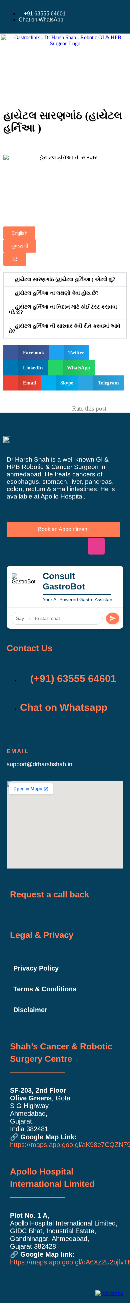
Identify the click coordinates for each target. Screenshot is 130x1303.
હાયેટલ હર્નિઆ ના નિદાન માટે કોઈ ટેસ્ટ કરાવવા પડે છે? (63, 309)
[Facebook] (15, 546)
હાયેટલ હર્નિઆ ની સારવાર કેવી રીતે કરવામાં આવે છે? (64, 328)
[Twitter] (35, 546)
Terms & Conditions (44, 989)
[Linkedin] (55, 546)
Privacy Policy (36, 968)
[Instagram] (96, 546)
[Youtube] (76, 546)
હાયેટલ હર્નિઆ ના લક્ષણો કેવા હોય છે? (57, 293)
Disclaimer (30, 1009)
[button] (15, 87)
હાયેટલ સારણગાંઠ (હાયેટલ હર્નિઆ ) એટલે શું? (65, 279)
